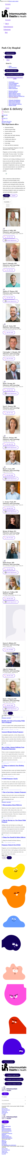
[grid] (11, 205)
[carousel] (7, 205)
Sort (4, 199)
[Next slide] (10, 713)
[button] (12, 1075)
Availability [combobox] (6, 202)
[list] (4, 205)
